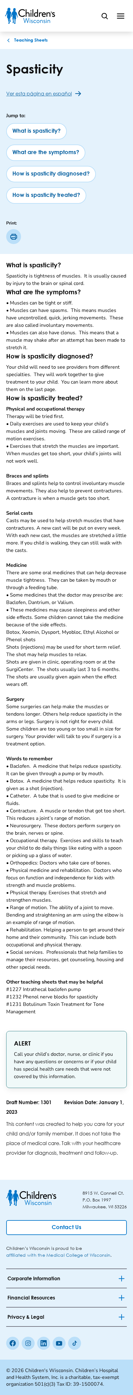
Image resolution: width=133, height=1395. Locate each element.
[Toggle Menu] (120, 15)
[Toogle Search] (104, 15)
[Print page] (13, 236)
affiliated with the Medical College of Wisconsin (58, 1255)
